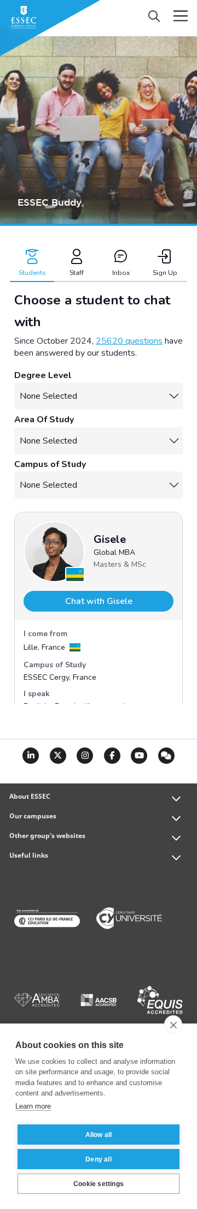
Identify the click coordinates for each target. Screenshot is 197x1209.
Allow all (98, 1135)
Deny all (98, 1159)
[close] (173, 1024)
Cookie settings (98, 1184)
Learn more (33, 1106)
